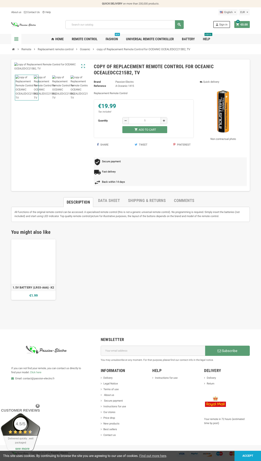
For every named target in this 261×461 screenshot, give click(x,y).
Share (104, 144)
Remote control (84, 39)
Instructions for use (114, 406)
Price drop (109, 417)
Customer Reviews (20, 410)
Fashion (112, 37)
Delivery (108, 377)
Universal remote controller (150, 39)
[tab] (78, 200)
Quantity (103, 120)
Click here (35, 372)
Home (57, 39)
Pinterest (183, 144)
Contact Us (33, 12)
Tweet (142, 144)
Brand (97, 81)
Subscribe (229, 351)
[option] (33, 269)
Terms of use (111, 389)
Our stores (109, 412)
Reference (100, 85)
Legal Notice (110, 383)
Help (46, 12)
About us (16, 12)
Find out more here (152, 456)
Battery (188, 39)
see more (22, 448)
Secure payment (113, 400)
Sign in (221, 24)
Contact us (109, 435)
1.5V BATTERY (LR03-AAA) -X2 (33, 287)
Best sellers (110, 429)
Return (210, 383)
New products (111, 423)
